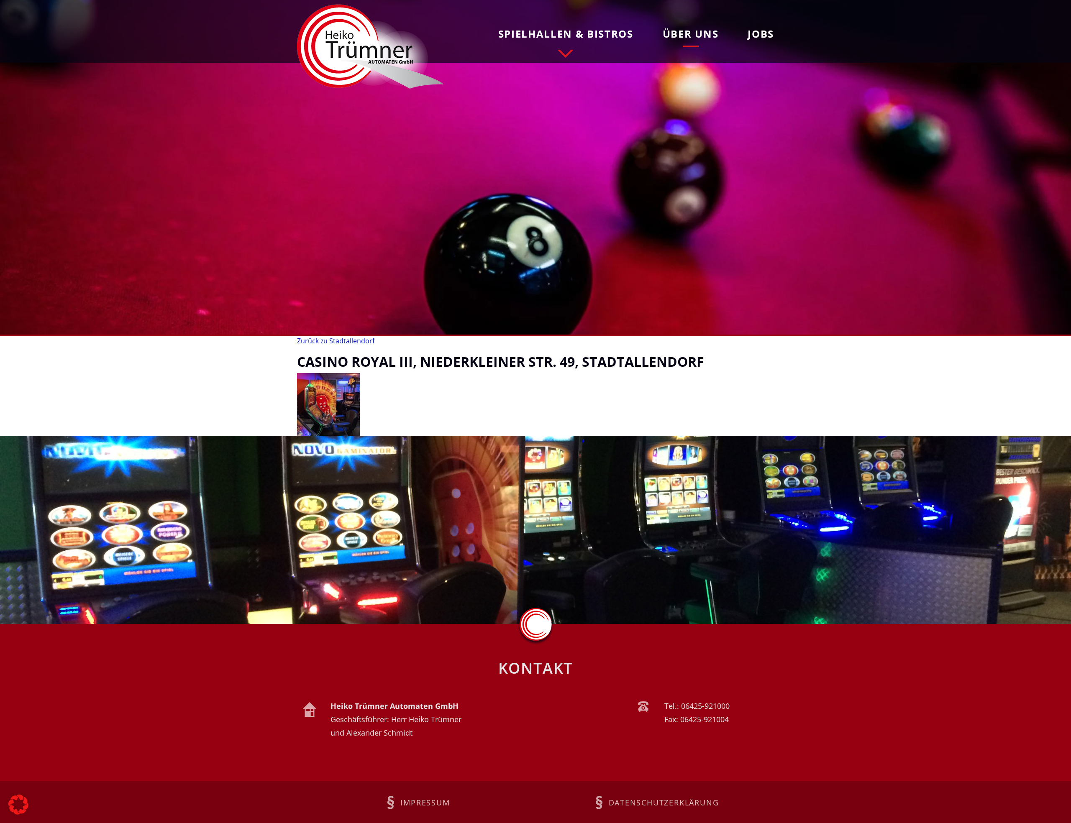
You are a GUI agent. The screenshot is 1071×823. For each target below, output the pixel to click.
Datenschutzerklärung (664, 802)
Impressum (425, 802)
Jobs (761, 34)
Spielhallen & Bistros (565, 34)
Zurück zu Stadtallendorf (335, 340)
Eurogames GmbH (370, 46)
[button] (18, 804)
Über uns (690, 34)
